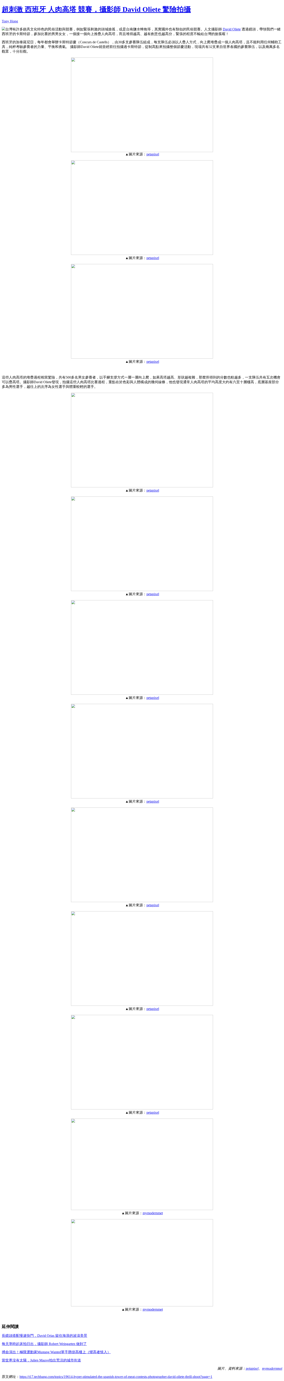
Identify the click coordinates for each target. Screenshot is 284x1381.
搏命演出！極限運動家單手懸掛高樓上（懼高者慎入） (56, 1352)
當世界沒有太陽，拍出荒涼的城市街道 (41, 1360)
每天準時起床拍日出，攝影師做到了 (44, 1344)
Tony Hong (10, 21)
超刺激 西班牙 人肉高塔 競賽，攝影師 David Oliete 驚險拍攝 (96, 9)
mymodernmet (153, 1213)
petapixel (152, 154)
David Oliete (232, 29)
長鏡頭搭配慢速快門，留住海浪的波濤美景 (44, 1335)
